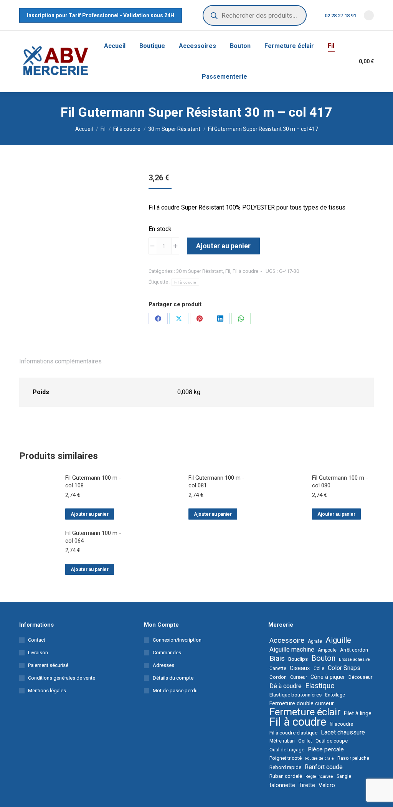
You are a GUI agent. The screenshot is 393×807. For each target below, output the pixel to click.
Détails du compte (173, 678)
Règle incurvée (319, 776)
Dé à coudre (285, 686)
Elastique (319, 686)
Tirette (307, 785)
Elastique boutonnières (295, 694)
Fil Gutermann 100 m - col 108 (93, 481)
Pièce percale (326, 749)
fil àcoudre (341, 724)
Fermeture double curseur (301, 703)
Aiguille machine (291, 649)
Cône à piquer (327, 677)
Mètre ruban (282, 741)
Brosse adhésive (354, 659)
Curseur (298, 677)
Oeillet (305, 741)
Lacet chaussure (343, 732)
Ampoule (327, 650)
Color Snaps (344, 668)
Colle (319, 668)
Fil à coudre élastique (293, 732)
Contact (36, 640)
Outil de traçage (286, 750)
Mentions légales (47, 690)
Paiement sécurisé (48, 665)
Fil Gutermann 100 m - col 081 (216, 481)
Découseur (360, 677)
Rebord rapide (285, 767)
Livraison (38, 652)
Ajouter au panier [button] (90, 514)
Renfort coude (324, 767)
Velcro (327, 785)
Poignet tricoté (285, 758)
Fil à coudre (245, 271)
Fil (227, 271)
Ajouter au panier (223, 246)
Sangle (344, 776)
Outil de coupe (331, 741)
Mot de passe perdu (175, 690)
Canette (277, 668)
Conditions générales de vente (61, 678)
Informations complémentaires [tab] (60, 361)
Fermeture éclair (304, 712)
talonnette (282, 785)
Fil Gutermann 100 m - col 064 (93, 537)
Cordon (278, 677)
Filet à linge (358, 713)
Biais (277, 658)
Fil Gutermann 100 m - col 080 (340, 481)
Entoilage (335, 695)
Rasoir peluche (353, 758)
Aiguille (338, 640)
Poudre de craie (319, 758)
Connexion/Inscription (177, 640)
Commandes (167, 652)
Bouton (323, 658)
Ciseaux (300, 668)
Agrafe (315, 641)
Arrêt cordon (354, 650)
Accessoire (286, 640)
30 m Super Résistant (199, 271)
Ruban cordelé (285, 776)
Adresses (163, 665)
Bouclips (298, 659)
